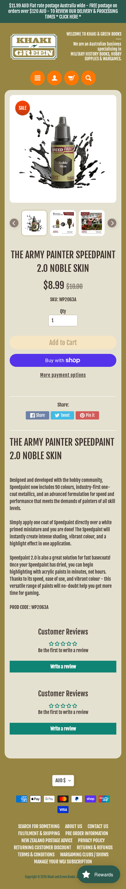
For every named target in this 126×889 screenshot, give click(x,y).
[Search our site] (88, 78)
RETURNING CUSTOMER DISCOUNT (42, 847)
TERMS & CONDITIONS (36, 855)
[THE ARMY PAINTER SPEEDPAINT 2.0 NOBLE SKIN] (34, 223)
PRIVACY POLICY (91, 840)
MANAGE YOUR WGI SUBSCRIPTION (63, 862)
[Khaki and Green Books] (34, 47)
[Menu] (37, 78)
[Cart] (71, 78)
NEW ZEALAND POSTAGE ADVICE (46, 840)
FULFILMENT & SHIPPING (39, 833)
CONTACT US (98, 826)
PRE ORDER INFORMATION (86, 833)
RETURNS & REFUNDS (95, 847)
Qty (63, 311)
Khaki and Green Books (61, 877)
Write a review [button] (63, 667)
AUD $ (60, 780)
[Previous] (14, 223)
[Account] (54, 78)
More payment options (63, 375)
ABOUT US (73, 826)
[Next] (112, 223)
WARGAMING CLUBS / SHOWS (84, 855)
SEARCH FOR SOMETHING (38, 826)
